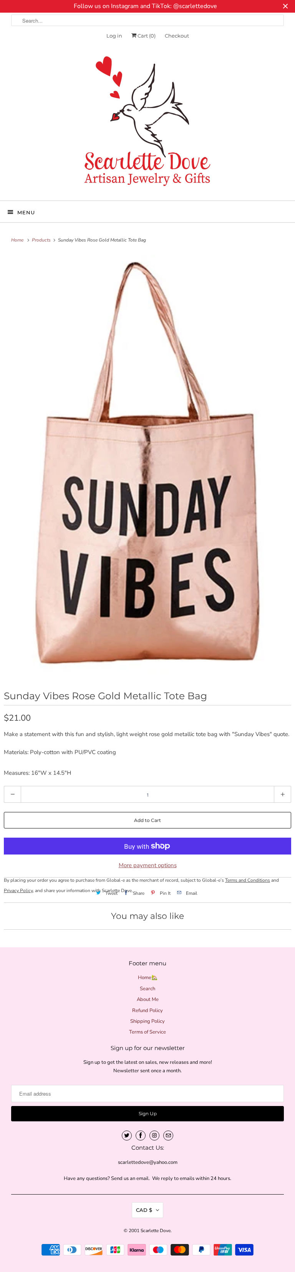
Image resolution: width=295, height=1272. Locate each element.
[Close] (233, 556)
